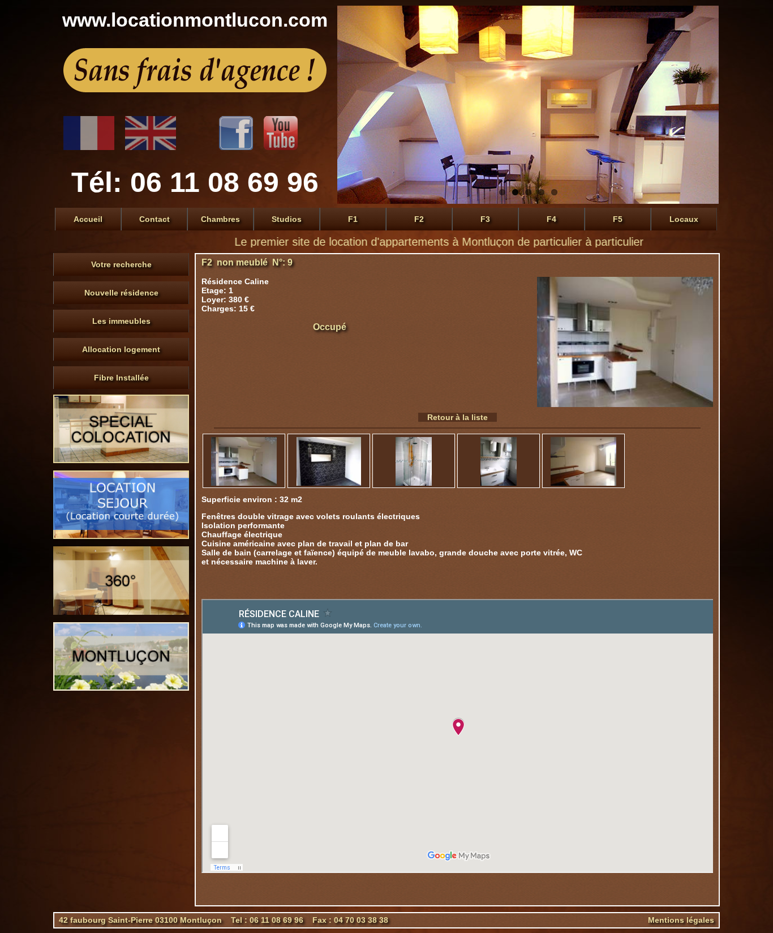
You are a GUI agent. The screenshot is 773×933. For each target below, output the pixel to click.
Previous (348, 104)
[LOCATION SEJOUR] (121, 536)
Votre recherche (121, 264)
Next (707, 104)
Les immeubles (121, 321)
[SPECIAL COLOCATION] (121, 460)
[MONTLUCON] (121, 687)
